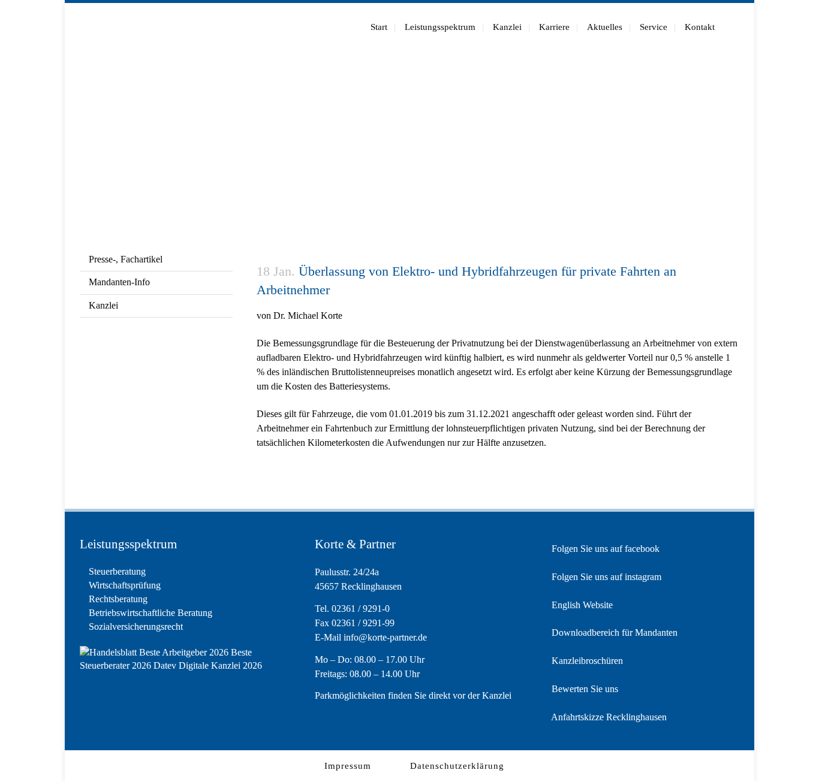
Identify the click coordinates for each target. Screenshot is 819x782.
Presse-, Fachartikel (125, 259)
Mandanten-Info (119, 282)
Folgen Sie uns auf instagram (605, 577)
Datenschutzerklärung (457, 766)
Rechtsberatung (118, 599)
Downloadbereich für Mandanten (613, 632)
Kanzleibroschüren (586, 661)
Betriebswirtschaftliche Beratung (150, 613)
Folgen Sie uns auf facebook (604, 549)
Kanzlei (103, 305)
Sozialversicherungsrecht (136, 626)
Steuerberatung (117, 571)
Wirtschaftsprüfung (125, 585)
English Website (581, 605)
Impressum (347, 766)
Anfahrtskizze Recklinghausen (608, 717)
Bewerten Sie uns (583, 689)
